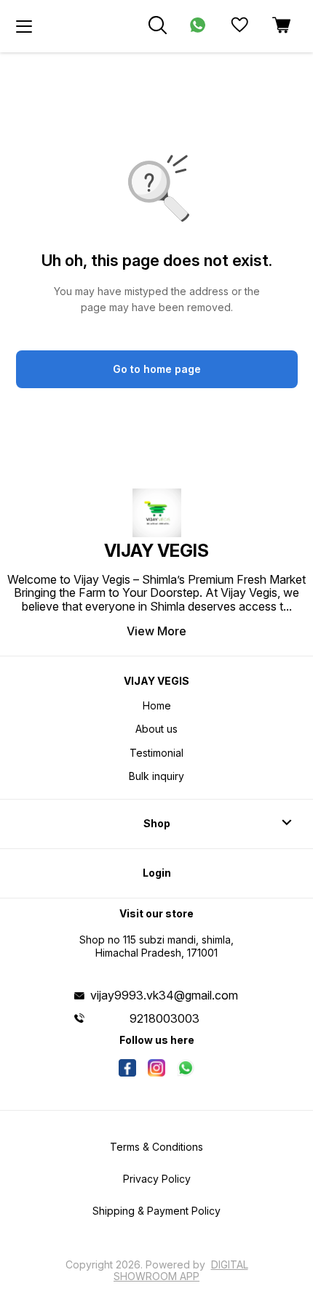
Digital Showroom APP (181, 1270)
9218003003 (164, 1018)
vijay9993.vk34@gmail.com (164, 995)
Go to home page (157, 369)
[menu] (24, 26)
